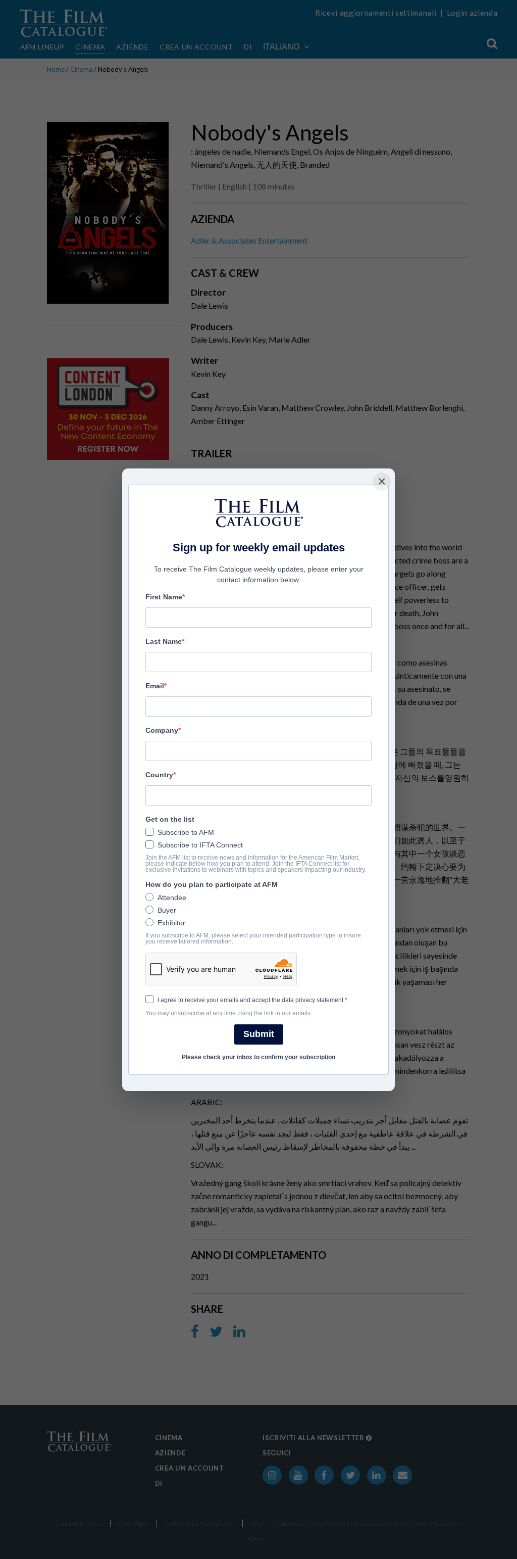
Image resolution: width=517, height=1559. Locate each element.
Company (161, 730)
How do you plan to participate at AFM (211, 884)
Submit (258, 1034)
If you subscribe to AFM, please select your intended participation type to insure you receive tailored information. (253, 938)
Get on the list (169, 819)
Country (159, 774)
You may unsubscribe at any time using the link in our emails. (228, 1013)
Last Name (163, 641)
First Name (163, 596)
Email (154, 685)
